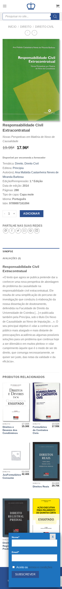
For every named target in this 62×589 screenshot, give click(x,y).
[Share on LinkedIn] (37, 231)
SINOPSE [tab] (8, 251)
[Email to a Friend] (24, 231)
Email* (15, 552)
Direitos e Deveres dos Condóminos (10, 430)
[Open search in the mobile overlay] (31, 16)
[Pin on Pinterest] (30, 231)
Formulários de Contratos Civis (40, 430)
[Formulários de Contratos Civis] (46, 402)
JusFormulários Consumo (12, 476)
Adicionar (31, 213)
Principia (18, 168)
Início (12, 26)
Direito (25, 26)
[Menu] (5, 6)
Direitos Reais (41, 486)
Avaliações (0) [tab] (12, 258)
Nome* (15, 537)
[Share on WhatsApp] (6, 231)
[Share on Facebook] (12, 231)
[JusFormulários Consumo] (16, 455)
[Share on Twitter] (18, 231)
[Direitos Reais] (46, 461)
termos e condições (40, 567)
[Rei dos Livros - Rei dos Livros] (31, 6)
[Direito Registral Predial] (16, 517)
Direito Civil (44, 26)
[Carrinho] (57, 6)
